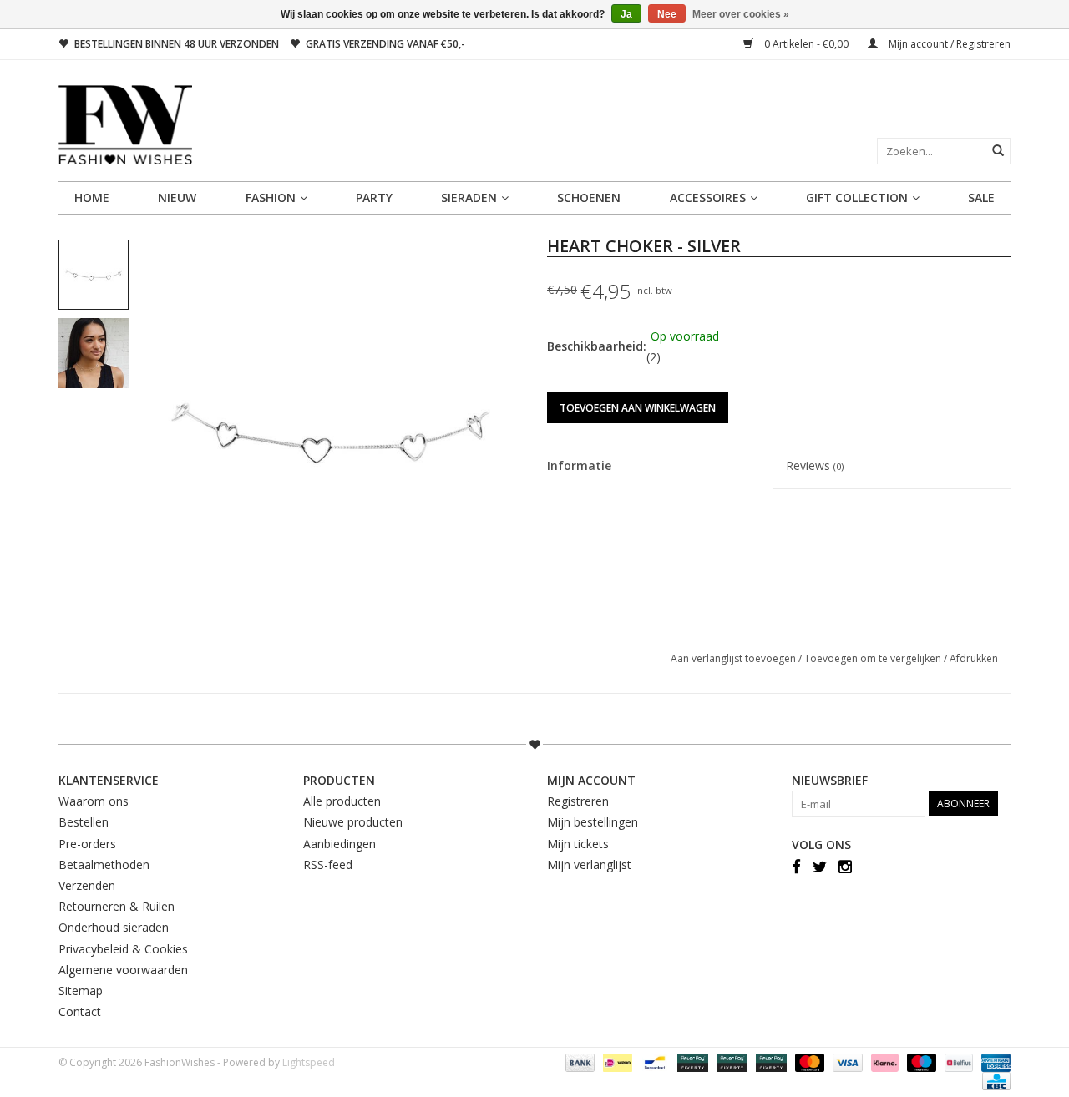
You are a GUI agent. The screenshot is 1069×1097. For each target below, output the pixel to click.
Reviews (815, 465)
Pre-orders (87, 844)
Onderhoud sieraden (113, 927)
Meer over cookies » (740, 14)
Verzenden (86, 885)
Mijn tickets (578, 844)
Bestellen (83, 822)
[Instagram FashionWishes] (845, 865)
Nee (666, 14)
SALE (981, 197)
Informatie (579, 465)
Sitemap (80, 990)
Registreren (578, 801)
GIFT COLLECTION (857, 197)
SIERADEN (469, 197)
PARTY (374, 197)
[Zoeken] (998, 150)
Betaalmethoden (103, 864)
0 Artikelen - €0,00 (806, 44)
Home (91, 197)
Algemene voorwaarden (123, 970)
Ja (626, 14)
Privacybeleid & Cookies (123, 949)
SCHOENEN (589, 197)
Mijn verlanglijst (589, 864)
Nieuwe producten (353, 822)
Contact (79, 1011)
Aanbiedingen (339, 844)
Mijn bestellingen (592, 822)
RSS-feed (327, 864)
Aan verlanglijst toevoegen (734, 658)
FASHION (271, 197)
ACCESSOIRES (708, 197)
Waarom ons (93, 801)
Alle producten (342, 801)
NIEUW (177, 197)
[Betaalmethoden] (578, 1062)
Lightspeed (308, 1062)
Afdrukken (974, 658)
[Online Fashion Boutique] (534, 124)
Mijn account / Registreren (948, 44)
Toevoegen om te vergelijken (874, 658)
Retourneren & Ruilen (116, 906)
